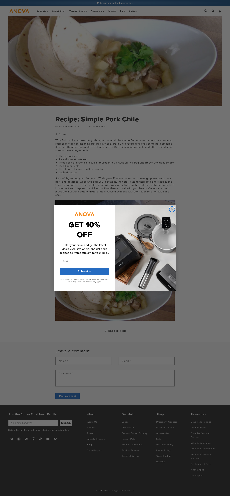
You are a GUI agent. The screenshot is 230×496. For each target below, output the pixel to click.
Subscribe (84, 271)
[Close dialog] (172, 209)
